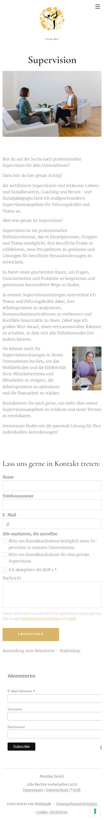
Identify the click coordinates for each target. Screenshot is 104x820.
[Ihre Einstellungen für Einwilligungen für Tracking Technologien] (95, 811)
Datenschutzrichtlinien (76, 804)
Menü (98, 6)
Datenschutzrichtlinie (40, 618)
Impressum (33, 790)
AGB (72, 618)
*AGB (76, 790)
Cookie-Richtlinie (52, 812)
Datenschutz (57, 790)
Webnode (43, 804)
